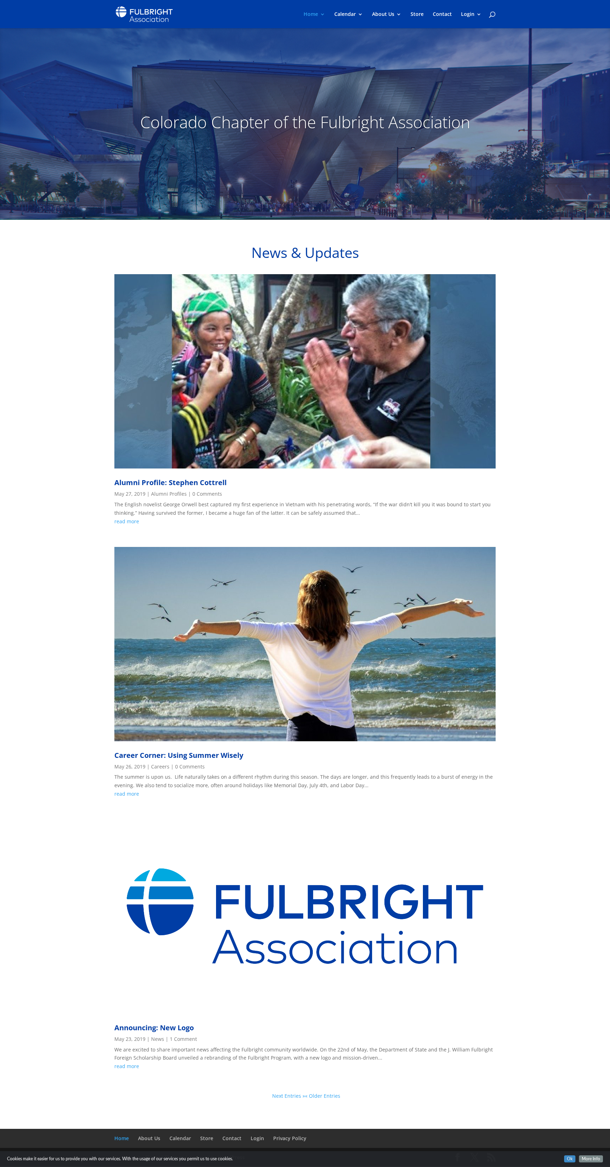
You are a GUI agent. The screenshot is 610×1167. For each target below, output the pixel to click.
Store (417, 14)
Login (467, 14)
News (157, 1039)
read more (126, 521)
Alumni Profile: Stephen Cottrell (170, 482)
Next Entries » (288, 1095)
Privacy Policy (289, 1138)
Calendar (345, 14)
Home (311, 14)
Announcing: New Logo (154, 1027)
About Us (383, 14)
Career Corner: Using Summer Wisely (178, 755)
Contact (442, 14)
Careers (160, 766)
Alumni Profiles (169, 493)
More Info (591, 1159)
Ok (570, 1159)
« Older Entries (322, 1095)
